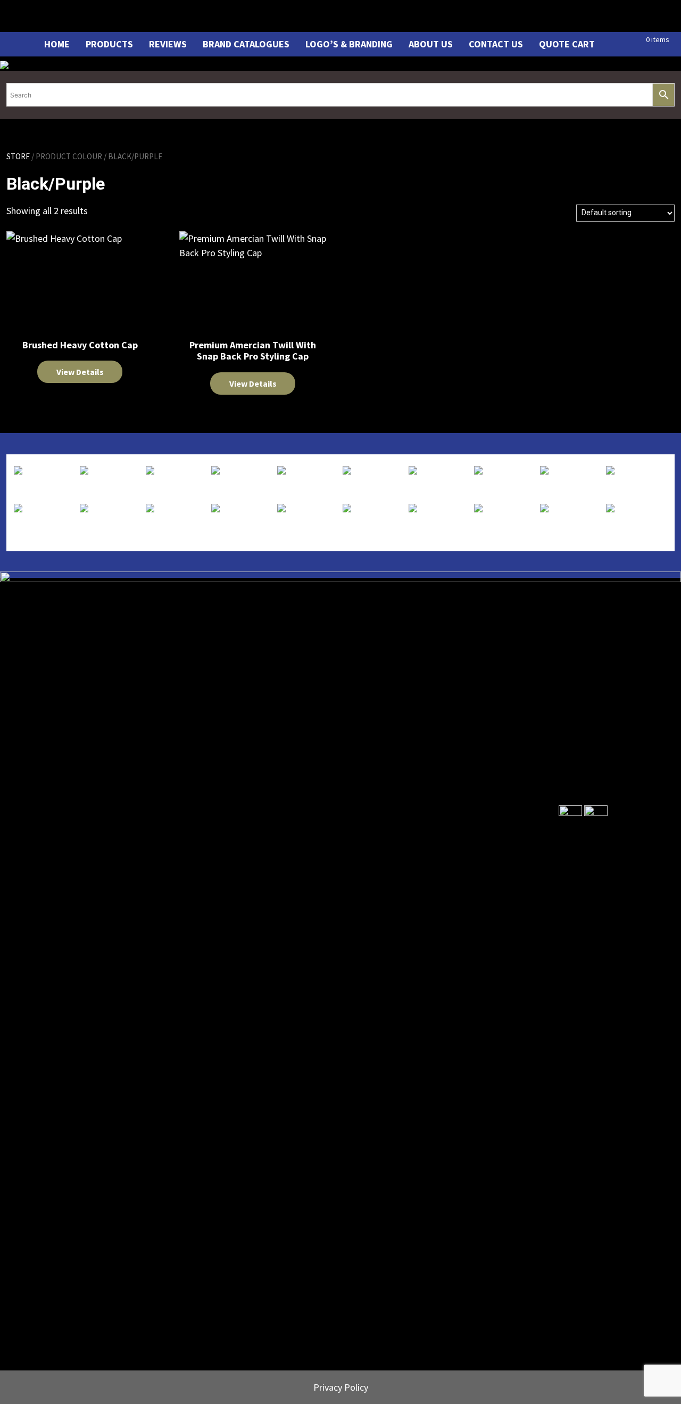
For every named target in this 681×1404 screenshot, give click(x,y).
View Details (80, 371)
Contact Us (496, 44)
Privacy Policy (340, 1387)
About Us (431, 44)
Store (18, 156)
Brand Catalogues (246, 44)
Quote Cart (567, 44)
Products (109, 44)
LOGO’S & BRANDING (349, 44)
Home (57, 44)
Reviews (168, 44)
